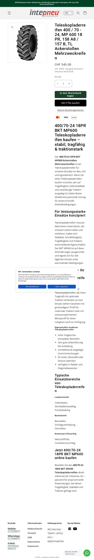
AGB (30, 538)
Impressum (33, 546)
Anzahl (58, 76)
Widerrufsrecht (35, 529)
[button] (9, 13)
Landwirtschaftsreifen (50, 557)
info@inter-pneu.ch (13, 547)
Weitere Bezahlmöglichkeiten (70, 110)
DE (66, 13)
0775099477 (14, 531)
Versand (69, 68)
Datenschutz (34, 542)
